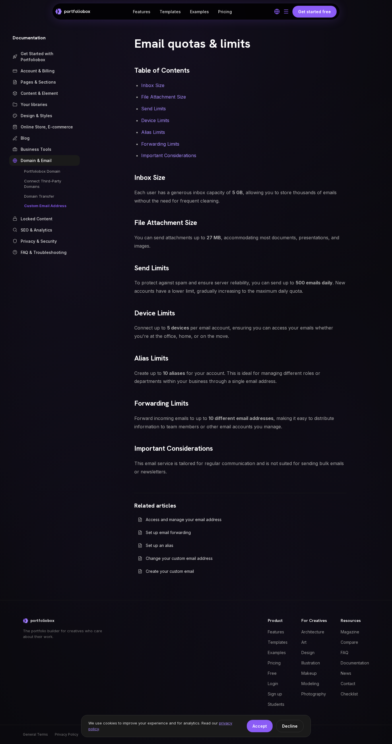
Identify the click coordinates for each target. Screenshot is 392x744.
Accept (260, 726)
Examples (199, 11)
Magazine (350, 631)
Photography (313, 693)
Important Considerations (168, 155)
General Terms (35, 734)
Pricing (225, 11)
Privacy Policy (66, 734)
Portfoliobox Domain (42, 171)
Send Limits (153, 108)
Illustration (310, 662)
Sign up (275, 693)
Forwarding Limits (160, 144)
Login (273, 683)
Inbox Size (152, 85)
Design (308, 652)
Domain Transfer (39, 196)
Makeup (309, 673)
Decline (290, 726)
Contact (348, 683)
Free (272, 673)
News (346, 673)
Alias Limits (153, 132)
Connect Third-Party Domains (42, 184)
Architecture (312, 631)
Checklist (349, 693)
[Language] (277, 11)
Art (303, 642)
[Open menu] (286, 11)
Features (141, 11)
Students (276, 704)
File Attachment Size (163, 97)
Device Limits (155, 120)
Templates (170, 11)
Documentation (29, 38)
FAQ (344, 652)
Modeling (310, 683)
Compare (349, 642)
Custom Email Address (45, 205)
